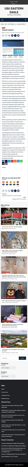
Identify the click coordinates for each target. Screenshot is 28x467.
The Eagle (12, 32)
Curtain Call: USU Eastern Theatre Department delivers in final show (13, 435)
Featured (4, 272)
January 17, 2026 (15, 352)
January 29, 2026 (15, 302)
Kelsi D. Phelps (6, 32)
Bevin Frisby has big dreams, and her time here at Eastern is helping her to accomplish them (13, 450)
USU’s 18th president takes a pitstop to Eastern (14, 300)
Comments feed (5, 395)
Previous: (11, 194)
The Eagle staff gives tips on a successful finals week (13, 430)
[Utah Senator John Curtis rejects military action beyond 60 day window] (14, 240)
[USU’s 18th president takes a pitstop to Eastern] (14, 290)
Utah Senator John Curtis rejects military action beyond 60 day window (12, 251)
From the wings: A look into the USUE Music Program (12, 420)
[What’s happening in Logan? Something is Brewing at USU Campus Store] (14, 314)
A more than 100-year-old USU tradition (12, 226)
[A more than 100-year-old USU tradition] (14, 216)
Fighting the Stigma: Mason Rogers (16, 443)
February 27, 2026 (14, 278)
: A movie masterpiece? (16, 454)
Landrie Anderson (6, 302)
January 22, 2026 (14, 327)
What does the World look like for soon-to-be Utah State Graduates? (12, 416)
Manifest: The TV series (11, 456)
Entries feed (4, 392)
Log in (2, 389)
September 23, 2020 (20, 32)
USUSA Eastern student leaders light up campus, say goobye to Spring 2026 (13, 411)
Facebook (13, 3)
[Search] (25, 20)
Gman (2, 454)
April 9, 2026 (13, 253)
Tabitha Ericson (6, 253)
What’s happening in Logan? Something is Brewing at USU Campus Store (12, 325)
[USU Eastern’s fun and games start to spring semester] (14, 339)
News (3, 27)
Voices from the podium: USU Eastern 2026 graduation (12, 406)
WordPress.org (5, 398)
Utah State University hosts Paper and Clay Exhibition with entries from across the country (14, 276)
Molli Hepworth (6, 228)
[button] (2, 20)
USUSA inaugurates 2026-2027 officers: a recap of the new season (13, 425)
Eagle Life (4, 223)
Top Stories (13, 297)
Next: (19, 198)
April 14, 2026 (13, 228)
